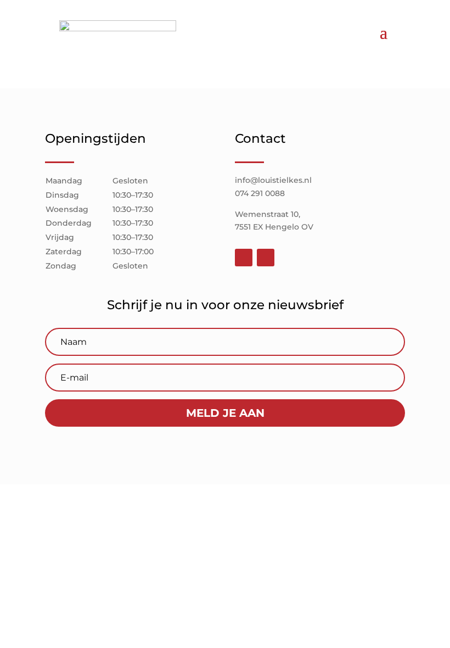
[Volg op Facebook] (243, 257)
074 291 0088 (260, 193)
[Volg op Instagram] (265, 257)
